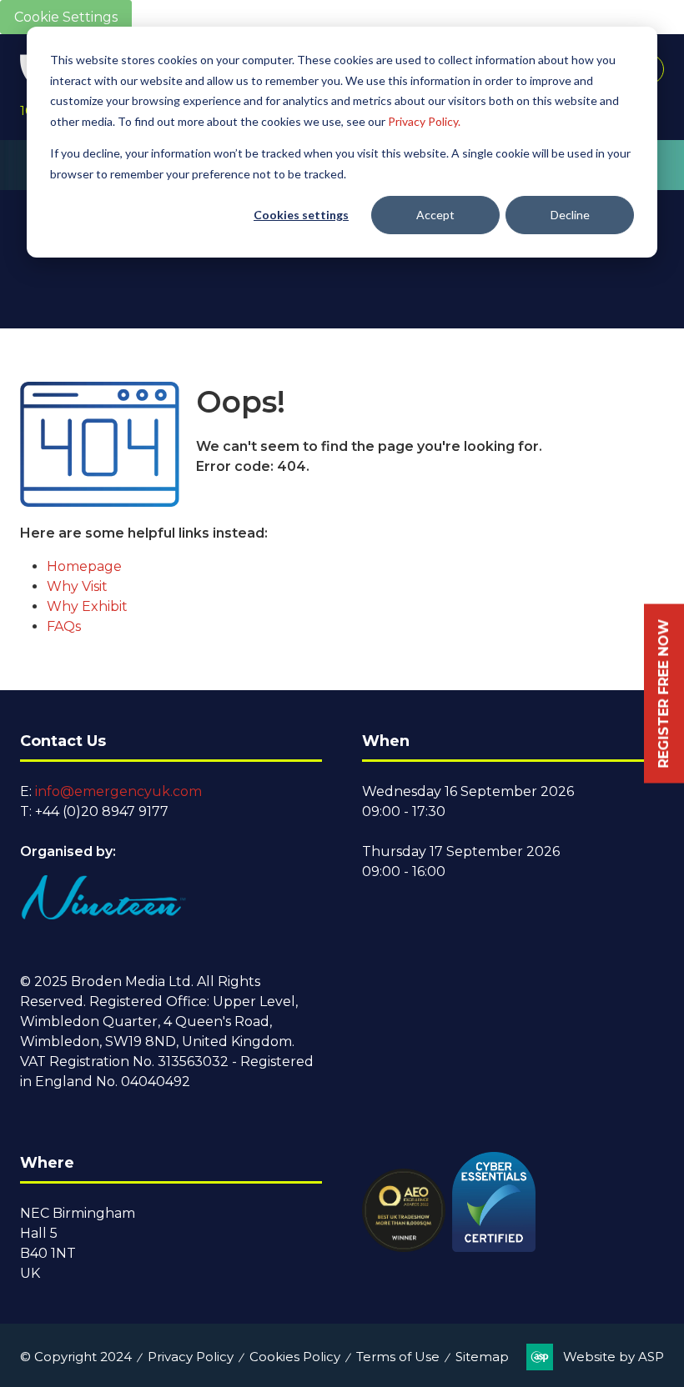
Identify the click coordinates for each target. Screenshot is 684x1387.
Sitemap (482, 1356)
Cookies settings (301, 215)
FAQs (64, 626)
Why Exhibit (87, 606)
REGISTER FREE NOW (663, 694)
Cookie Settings (66, 17)
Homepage (84, 566)
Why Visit (77, 586)
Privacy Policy (191, 1356)
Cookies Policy (294, 1356)
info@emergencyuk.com (118, 791)
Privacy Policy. (424, 121)
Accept (435, 215)
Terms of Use (398, 1356)
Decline (570, 215)
